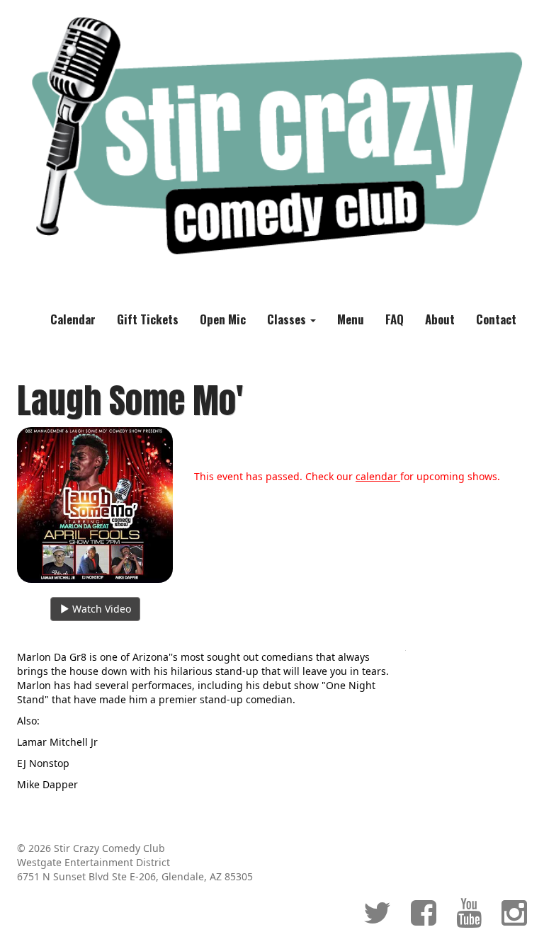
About (440, 319)
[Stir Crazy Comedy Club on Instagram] (514, 919)
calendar (378, 476)
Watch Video (100, 608)
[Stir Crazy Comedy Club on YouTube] (469, 919)
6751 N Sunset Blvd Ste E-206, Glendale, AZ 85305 (135, 876)
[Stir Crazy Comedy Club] (272, 135)
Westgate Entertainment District (93, 862)
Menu (350, 319)
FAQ (394, 319)
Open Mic (223, 319)
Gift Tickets (147, 319)
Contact (496, 319)
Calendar (73, 319)
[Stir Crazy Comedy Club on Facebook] (423, 919)
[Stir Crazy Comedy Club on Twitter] (377, 919)
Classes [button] (288, 319)
